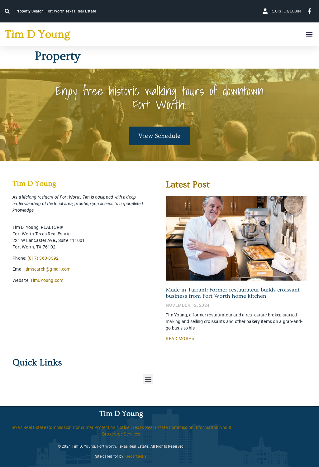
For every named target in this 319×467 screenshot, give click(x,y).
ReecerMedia (135, 456)
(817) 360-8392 (43, 258)
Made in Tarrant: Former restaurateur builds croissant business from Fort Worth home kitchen (233, 292)
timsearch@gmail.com (48, 269)
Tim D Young (37, 34)
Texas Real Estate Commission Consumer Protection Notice (70, 427)
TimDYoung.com (46, 280)
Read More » (180, 338)
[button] (309, 34)
